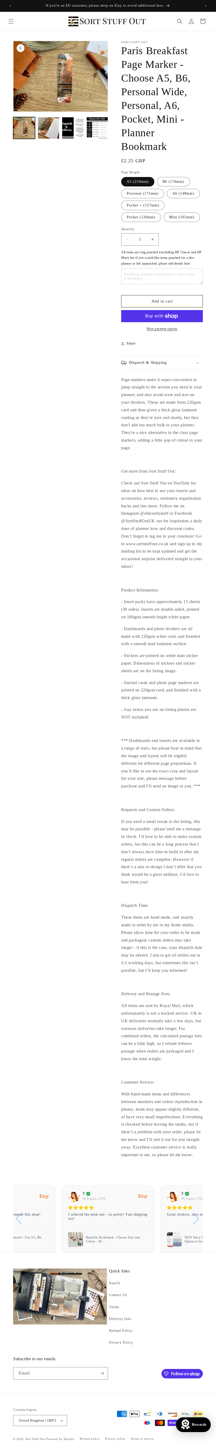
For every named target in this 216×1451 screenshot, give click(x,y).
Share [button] (131, 343)
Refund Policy (120, 1331)
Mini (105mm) (181, 217)
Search (114, 1283)
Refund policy (90, 1438)
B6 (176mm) (173, 182)
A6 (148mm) (183, 193)
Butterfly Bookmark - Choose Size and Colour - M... (113, 1239)
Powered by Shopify (60, 1438)
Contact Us (118, 1295)
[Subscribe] (102, 1373)
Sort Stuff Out (35, 1438)
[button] (11, 21)
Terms (114, 1307)
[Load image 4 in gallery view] (97, 128)
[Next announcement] (206, 6)
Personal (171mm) (143, 193)
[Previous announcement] (10, 6)
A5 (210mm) (138, 182)
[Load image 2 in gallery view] (49, 128)
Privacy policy (115, 1438)
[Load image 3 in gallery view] (73, 128)
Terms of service (142, 1438)
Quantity (128, 229)
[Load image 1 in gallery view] (24, 128)
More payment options (162, 329)
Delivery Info (120, 1319)
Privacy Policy (121, 1342)
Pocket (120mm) (141, 217)
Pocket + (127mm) (143, 205)
